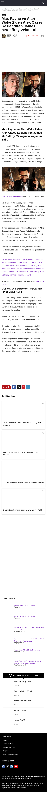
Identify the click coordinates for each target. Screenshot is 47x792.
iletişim (5, 751)
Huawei (16, 724)
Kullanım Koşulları (9, 747)
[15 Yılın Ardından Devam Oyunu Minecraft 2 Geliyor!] (23, 471)
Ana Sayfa (5, 9)
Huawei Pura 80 (19, 720)
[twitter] (7, 766)
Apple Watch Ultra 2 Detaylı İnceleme (27, 650)
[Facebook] (3, 766)
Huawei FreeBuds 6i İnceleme (24, 605)
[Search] (43, 3)
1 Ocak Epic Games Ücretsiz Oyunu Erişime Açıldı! (23, 510)
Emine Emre (12, 35)
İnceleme (17, 607)
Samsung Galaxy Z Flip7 (22, 681)
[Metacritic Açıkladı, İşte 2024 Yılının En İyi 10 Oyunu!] (23, 441)
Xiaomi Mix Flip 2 (20, 710)
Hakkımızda (7, 737)
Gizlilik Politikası (8, 744)
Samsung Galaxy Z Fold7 (23, 691)
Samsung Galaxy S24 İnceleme (25, 616)
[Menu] (2, 3)
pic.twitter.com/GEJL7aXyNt (20, 275)
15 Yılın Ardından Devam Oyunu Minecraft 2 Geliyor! (23, 482)
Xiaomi (16, 705)
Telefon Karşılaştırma (10, 754)
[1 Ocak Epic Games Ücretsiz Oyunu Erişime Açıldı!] (23, 498)
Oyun (12, 9)
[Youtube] (16, 766)
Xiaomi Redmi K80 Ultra (22, 701)
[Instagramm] (11, 766)
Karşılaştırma (18, 631)
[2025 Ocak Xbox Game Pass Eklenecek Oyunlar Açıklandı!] (23, 411)
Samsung (16, 685)
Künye (5, 740)
